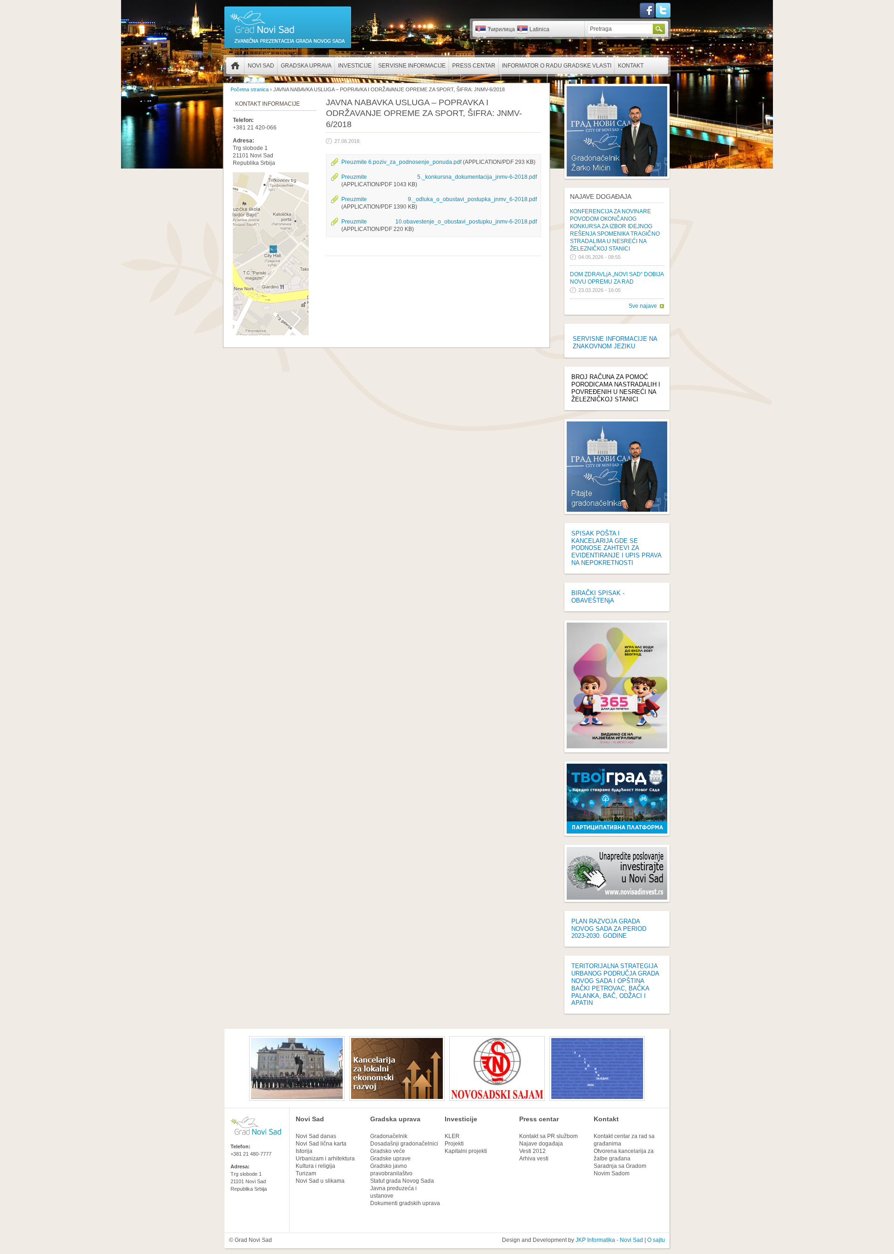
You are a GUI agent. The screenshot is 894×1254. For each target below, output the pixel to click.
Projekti (454, 1143)
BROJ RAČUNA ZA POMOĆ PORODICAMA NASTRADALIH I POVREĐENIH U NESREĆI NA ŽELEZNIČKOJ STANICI (615, 388)
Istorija (304, 1151)
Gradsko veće (387, 1151)
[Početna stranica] (288, 47)
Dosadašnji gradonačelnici (404, 1143)
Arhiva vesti (534, 1158)
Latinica (539, 29)
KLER (452, 1136)
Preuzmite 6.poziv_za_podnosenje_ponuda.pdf (401, 162)
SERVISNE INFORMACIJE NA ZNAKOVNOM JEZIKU (615, 342)
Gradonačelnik (388, 1136)
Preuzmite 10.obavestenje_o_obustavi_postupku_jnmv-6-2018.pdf (439, 221)
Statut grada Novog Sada (402, 1181)
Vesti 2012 (532, 1151)
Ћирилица (501, 29)
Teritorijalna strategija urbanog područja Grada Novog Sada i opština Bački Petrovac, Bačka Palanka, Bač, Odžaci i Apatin (615, 984)
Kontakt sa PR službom (548, 1136)
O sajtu (656, 1240)
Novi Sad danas (316, 1136)
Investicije (355, 65)
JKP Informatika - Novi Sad (609, 1240)
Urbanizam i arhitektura (325, 1158)
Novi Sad (261, 65)
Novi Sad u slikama (320, 1181)
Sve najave (643, 306)
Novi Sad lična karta (321, 1143)
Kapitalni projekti (466, 1151)
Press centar (473, 65)
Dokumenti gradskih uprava (405, 1203)
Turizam (306, 1173)
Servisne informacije (412, 65)
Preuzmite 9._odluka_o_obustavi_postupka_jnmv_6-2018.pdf (439, 199)
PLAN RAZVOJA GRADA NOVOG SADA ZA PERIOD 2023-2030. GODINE (608, 929)
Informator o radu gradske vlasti (556, 65)
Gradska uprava (306, 65)
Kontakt (630, 65)
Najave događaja (600, 196)
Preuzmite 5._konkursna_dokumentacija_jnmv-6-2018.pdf (439, 177)
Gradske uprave (390, 1158)
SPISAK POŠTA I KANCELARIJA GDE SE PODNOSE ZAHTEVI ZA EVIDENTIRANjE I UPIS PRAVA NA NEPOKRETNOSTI (616, 548)
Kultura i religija (315, 1166)
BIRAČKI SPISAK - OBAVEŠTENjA (597, 597)
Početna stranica (235, 65)
